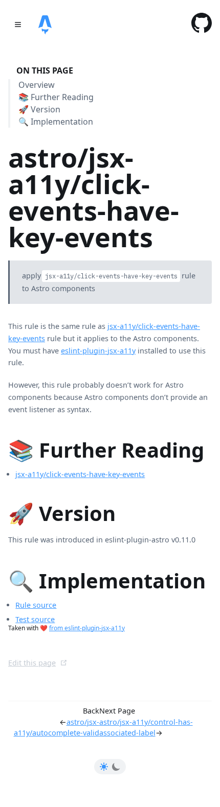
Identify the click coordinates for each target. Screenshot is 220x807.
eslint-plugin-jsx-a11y (98, 350)
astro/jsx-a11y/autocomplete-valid (56, 727)
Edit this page (32, 663)
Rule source (35, 605)
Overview (36, 85)
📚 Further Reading (56, 97)
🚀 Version (39, 109)
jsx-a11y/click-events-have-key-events (80, 474)
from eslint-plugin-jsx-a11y (87, 628)
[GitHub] (201, 24)
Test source (35, 619)
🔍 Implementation (55, 121)
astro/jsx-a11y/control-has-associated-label (146, 727)
